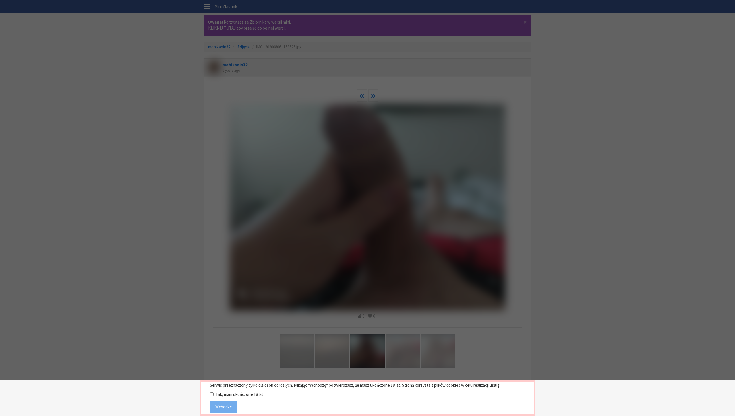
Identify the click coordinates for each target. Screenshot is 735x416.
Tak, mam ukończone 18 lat (239, 394)
